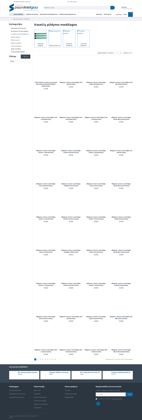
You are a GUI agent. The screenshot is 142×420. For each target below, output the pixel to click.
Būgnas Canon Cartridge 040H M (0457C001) (71, 151)
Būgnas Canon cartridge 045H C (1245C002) (45, 218)
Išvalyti (26, 56)
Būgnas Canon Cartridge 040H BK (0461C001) (121, 118)
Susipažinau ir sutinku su (110, 399)
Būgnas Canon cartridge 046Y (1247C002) (45, 317)
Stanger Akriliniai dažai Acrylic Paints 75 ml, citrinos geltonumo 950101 (121, 372)
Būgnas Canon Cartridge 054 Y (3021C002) (96, 351)
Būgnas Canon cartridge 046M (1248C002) (121, 284)
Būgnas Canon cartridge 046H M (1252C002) (70, 284)
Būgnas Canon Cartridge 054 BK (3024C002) (121, 317)
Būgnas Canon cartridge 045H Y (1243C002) (96, 218)
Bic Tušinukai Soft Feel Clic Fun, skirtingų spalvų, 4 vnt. (90, 372)
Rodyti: (126, 53)
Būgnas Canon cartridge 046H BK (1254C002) (121, 251)
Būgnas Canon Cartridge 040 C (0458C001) (45, 118)
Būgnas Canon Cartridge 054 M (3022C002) (71, 351)
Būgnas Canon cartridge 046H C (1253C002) (45, 284)
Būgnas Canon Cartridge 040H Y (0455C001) (96, 151)
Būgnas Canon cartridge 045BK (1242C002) (70, 185)
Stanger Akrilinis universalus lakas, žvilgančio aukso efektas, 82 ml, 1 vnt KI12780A (59, 372)
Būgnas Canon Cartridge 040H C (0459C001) (45, 151)
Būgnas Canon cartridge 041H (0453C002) (45, 185)
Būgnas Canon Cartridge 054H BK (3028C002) (121, 351)
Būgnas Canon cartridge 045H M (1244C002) (70, 218)
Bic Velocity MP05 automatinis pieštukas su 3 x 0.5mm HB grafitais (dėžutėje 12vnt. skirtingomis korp (28, 372)
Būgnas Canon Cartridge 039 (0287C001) (71, 83)
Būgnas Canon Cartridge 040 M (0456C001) (71, 118)
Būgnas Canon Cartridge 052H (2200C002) (96, 317)
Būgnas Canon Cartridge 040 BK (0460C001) (121, 83)
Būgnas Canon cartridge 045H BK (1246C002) (121, 185)
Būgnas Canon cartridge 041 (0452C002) (121, 151)
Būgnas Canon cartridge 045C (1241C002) (96, 185)
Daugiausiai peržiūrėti (18, 367)
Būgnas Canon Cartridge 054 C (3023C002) (46, 351)
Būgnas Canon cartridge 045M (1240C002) (121, 218)
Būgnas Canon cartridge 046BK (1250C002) (70, 251)
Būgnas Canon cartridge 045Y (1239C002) (45, 251)
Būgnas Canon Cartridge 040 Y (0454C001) (96, 118)
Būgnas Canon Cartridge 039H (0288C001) (96, 83)
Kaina (12, 61)
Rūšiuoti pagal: (102, 53)
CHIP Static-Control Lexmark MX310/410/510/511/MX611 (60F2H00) (46, 84)
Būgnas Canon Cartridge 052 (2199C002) (71, 317)
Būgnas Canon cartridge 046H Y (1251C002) (96, 284)
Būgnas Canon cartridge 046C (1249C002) (96, 251)
